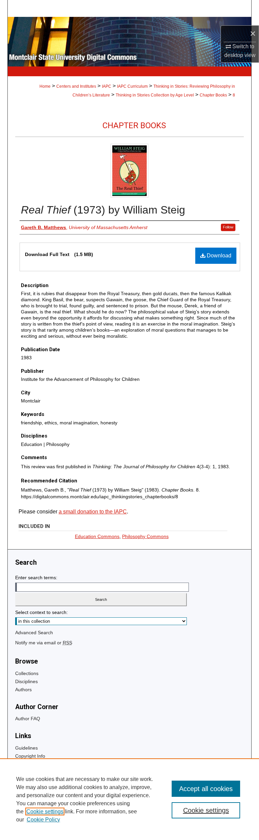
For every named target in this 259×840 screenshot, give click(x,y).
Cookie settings (44, 811)
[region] (129, 799)
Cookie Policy (43, 819)
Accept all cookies (206, 788)
